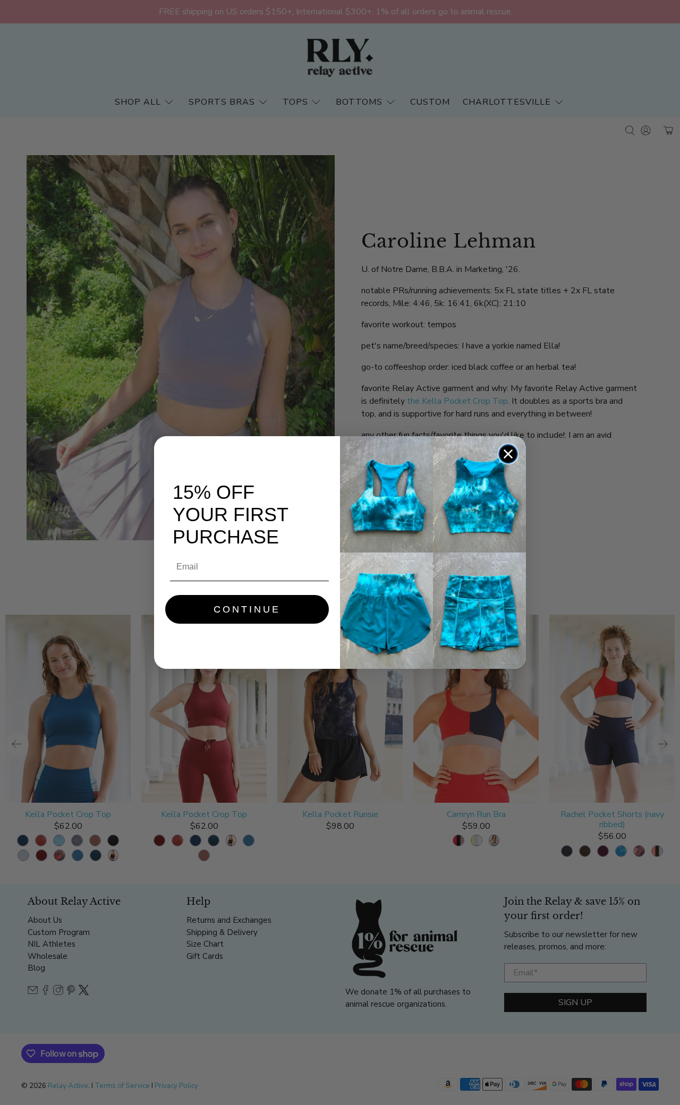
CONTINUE (247, 609)
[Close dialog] (508, 454)
